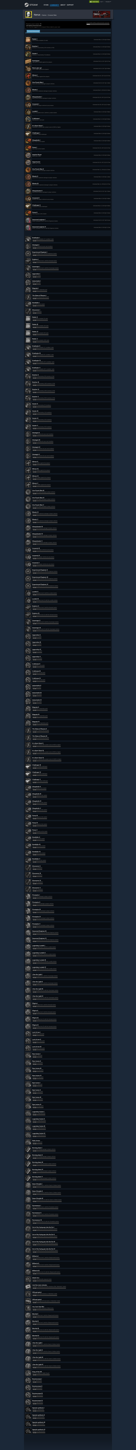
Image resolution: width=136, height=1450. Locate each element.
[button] (68, 40)
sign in (101, 1)
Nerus (37, 14)
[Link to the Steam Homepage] (31, 6)
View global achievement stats (33, 25)
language (107, 1)
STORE (46, 5)
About (63, 5)
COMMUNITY (54, 5)
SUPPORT (70, 5)
